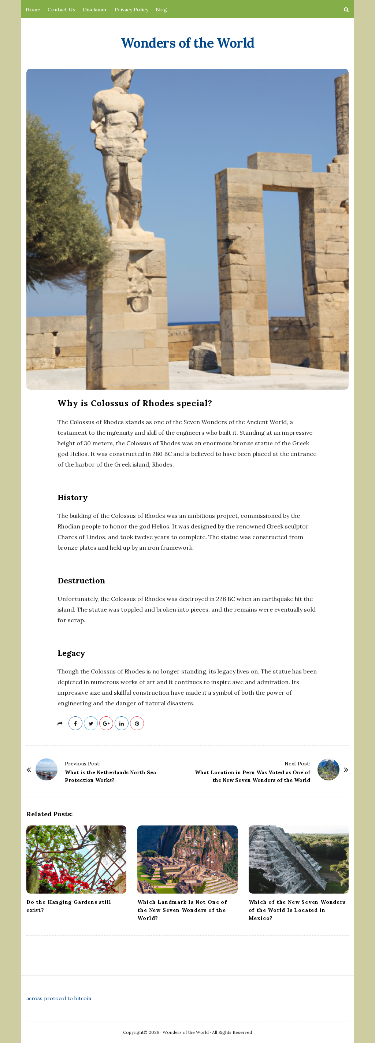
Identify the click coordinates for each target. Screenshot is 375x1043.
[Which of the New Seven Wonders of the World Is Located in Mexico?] (299, 859)
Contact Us (61, 9)
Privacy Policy (131, 9)
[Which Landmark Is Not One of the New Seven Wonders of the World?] (187, 859)
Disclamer (95, 9)
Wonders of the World (188, 42)
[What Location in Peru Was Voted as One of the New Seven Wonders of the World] (328, 769)
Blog (161, 9)
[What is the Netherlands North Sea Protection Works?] (46, 769)
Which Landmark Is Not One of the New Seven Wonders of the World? (182, 910)
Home (33, 9)
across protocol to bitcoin (58, 998)
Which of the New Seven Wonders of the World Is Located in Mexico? (297, 910)
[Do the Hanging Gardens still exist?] (76, 859)
